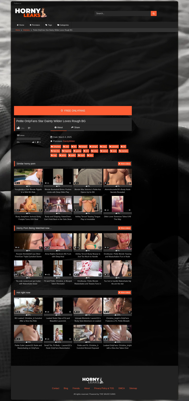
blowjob (84, 147)
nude (114, 151)
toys (91, 155)
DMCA (122, 388)
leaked (105, 151)
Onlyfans (26, 30)
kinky (95, 151)
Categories (64, 25)
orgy (54, 155)
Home (21, 25)
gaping (78, 151)
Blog (66, 388)
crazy (104, 147)
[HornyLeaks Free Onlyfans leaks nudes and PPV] (33, 13)
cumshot (115, 147)
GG (87, 151)
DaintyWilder (69, 141)
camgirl (94, 147)
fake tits (56, 151)
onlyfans (124, 151)
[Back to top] (181, 393)
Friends (76, 388)
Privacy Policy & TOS (104, 388)
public (73, 155)
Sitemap (133, 388)
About (60, 127)
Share (77, 127)
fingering (67, 151)
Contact (55, 388)
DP (124, 147)
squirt (82, 155)
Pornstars (36, 25)
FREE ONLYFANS (74, 110)
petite (64, 155)
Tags (50, 25)
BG (75, 147)
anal (67, 147)
